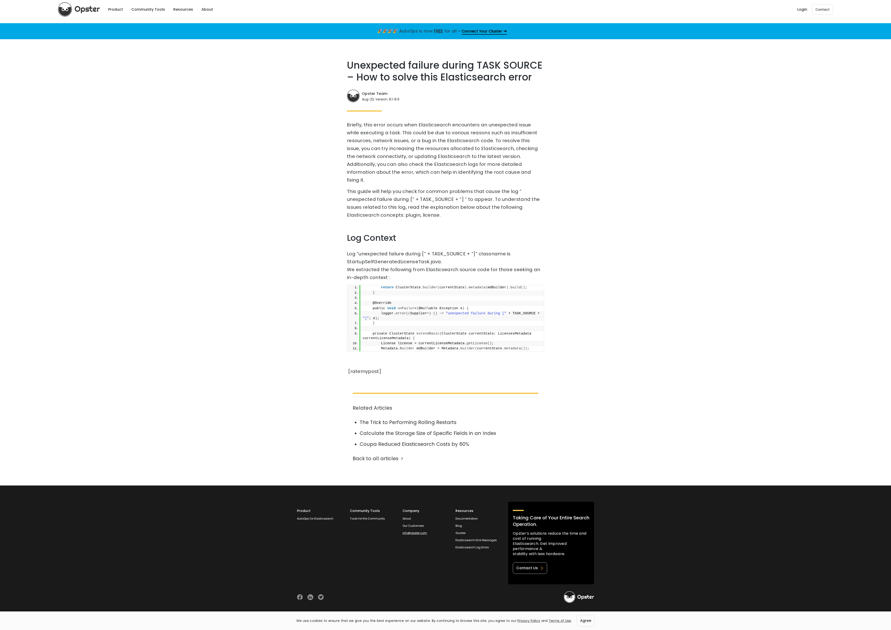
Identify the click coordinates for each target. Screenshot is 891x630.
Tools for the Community (367, 519)
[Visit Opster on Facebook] (300, 597)
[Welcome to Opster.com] (579, 597)
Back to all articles (375, 458)
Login (802, 9)
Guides (460, 533)
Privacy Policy (528, 620)
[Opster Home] (79, 9)
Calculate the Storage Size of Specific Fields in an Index (428, 433)
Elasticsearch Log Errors (472, 547)
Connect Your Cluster (482, 31)
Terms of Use (560, 620)
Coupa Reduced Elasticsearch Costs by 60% (414, 444)
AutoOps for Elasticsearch (315, 519)
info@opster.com (415, 533)
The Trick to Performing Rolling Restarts (408, 422)
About (407, 519)
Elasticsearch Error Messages (476, 540)
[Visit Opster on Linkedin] (310, 597)
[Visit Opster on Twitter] (321, 597)
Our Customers (413, 526)
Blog (458, 526)
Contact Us (527, 568)
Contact (822, 9)
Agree (585, 620)
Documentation (466, 519)
